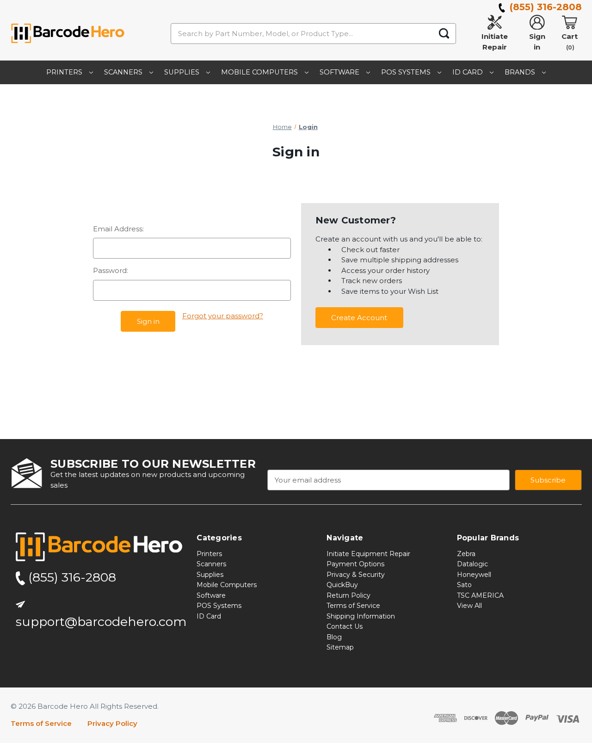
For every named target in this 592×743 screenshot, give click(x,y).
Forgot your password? (222, 315)
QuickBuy (342, 585)
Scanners (124, 72)
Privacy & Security (356, 574)
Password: (110, 270)
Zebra (466, 554)
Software (340, 72)
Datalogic (472, 564)
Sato (464, 585)
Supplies (182, 72)
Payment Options (355, 564)
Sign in (537, 41)
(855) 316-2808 (544, 6)
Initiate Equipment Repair (368, 554)
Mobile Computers (260, 72)
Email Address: (118, 228)
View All (469, 605)
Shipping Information (361, 616)
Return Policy (348, 595)
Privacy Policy (112, 723)
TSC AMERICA (480, 595)
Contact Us (345, 626)
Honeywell (474, 574)
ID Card (468, 72)
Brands (521, 72)
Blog (334, 637)
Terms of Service (353, 605)
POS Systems (406, 72)
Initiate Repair (494, 41)
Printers (65, 72)
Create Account (359, 317)
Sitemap (340, 647)
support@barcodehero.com (101, 621)
